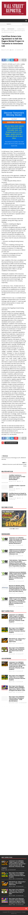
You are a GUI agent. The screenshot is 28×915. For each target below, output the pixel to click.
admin (12, 50)
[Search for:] (14, 24)
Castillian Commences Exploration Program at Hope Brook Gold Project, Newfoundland (17, 477)
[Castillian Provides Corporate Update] (5, 487)
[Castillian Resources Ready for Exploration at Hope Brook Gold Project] (5, 497)
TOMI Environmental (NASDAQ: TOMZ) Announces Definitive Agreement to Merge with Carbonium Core (17, 552)
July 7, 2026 (12, 545)
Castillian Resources (11, 442)
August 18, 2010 (13, 481)
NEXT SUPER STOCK (8, 611)
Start (13, 525)
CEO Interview (6, 658)
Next (24, 518)
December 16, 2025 (14, 702)
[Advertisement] (15, 55)
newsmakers (6, 534)
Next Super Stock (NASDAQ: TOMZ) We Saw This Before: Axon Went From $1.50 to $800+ (16, 650)
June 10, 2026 (12, 581)
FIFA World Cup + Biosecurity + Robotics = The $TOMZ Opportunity (17, 640)
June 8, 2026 (12, 606)
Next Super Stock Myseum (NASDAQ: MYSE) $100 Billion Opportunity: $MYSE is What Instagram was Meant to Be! (17, 688)
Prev (3, 518)
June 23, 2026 (12, 567)
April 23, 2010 (12, 488)
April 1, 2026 (12, 692)
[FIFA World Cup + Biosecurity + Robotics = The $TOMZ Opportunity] (5, 640)
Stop (14, 525)
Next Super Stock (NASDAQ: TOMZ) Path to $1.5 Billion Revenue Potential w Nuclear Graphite (17, 630)
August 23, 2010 (13, 498)
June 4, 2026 (12, 653)
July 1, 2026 (12, 555)
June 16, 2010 (6, 50)
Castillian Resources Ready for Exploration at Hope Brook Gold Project (17, 495)
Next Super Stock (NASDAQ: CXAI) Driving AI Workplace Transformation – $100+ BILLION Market (16, 699)
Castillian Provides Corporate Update (17, 486)
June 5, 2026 (12, 643)
